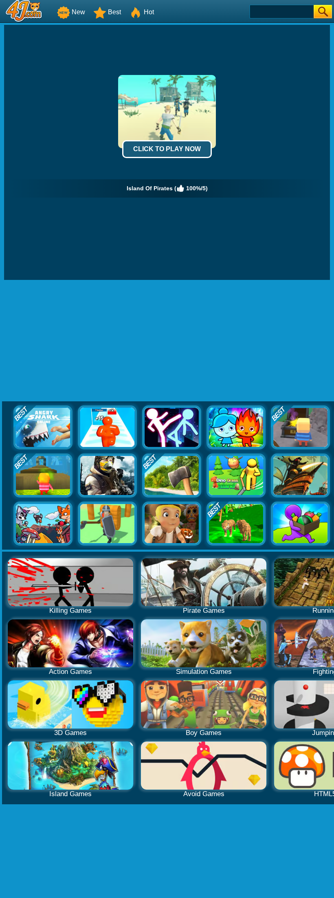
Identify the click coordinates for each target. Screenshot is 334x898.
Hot (149, 12)
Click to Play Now (167, 148)
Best (114, 12)
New (78, 12)
